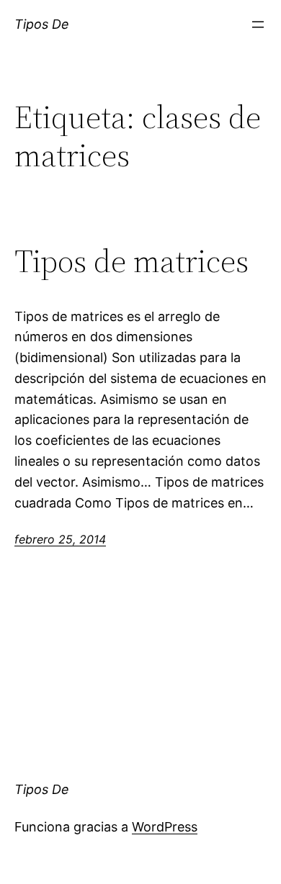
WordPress (164, 826)
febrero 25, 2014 (60, 539)
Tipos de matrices (131, 261)
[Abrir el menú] (258, 24)
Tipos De (41, 24)
